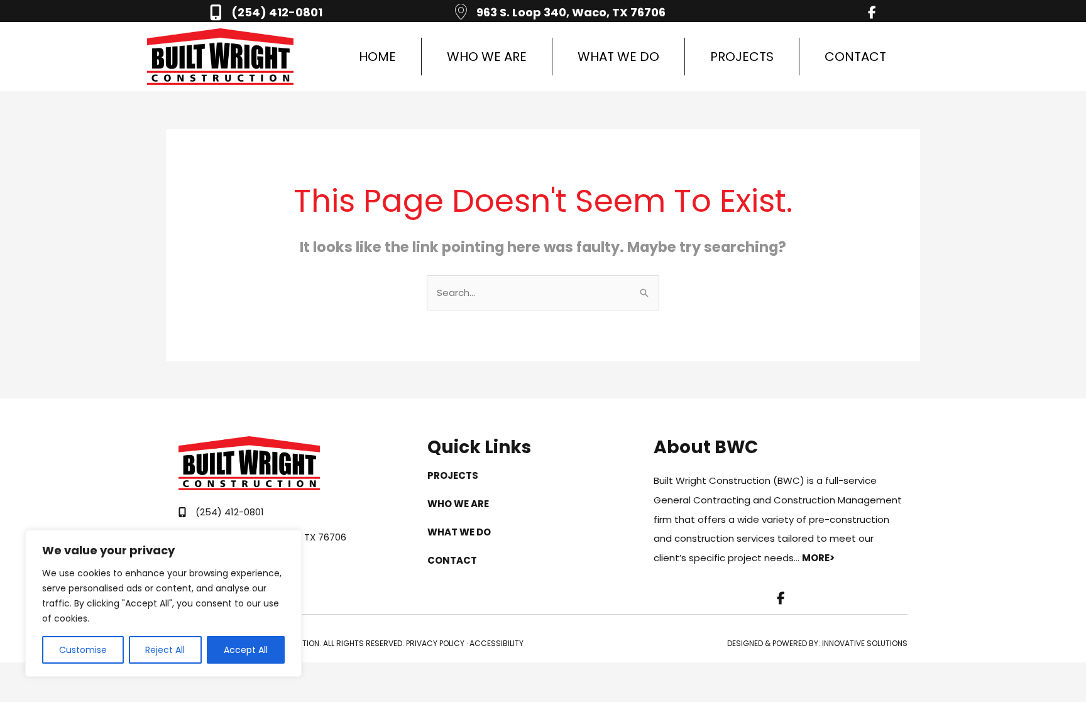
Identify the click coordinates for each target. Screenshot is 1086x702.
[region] (163, 603)
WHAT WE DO (459, 532)
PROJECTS (452, 475)
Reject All (165, 650)
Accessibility (496, 643)
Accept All (246, 650)
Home (377, 56)
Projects (742, 56)
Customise (83, 650)
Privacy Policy (435, 643)
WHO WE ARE (458, 503)
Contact (855, 56)
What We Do (618, 56)
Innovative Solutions (865, 643)
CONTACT (452, 560)
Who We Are (487, 56)
